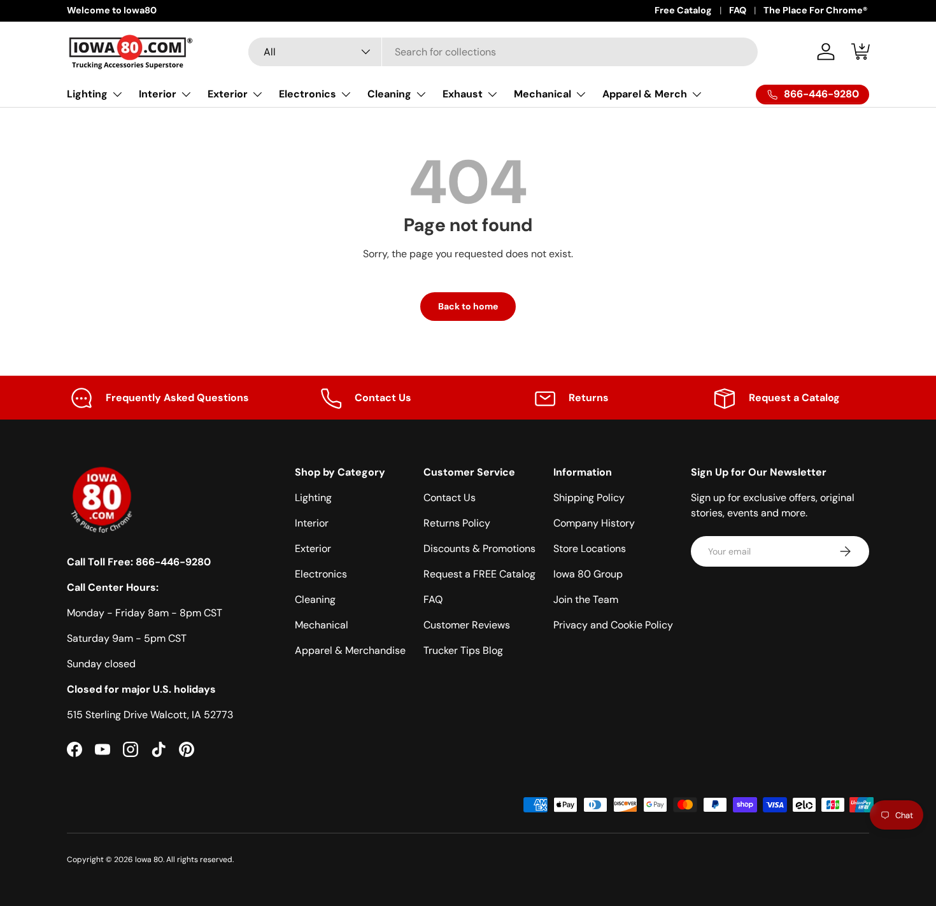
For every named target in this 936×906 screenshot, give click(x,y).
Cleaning (389, 94)
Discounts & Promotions (479, 548)
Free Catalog (683, 10)
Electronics (307, 94)
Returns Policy (456, 523)
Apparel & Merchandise (350, 650)
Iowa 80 (149, 859)
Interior (157, 94)
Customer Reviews (466, 625)
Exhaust (463, 94)
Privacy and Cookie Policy (613, 625)
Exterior (228, 94)
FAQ (737, 10)
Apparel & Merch (644, 94)
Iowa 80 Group (588, 574)
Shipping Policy (589, 497)
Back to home (468, 306)
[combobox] (503, 52)
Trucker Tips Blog (463, 650)
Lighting (87, 94)
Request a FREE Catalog (479, 574)
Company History (594, 523)
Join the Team (585, 599)
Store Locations (589, 548)
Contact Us (449, 497)
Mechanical (542, 94)
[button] (861, 52)
